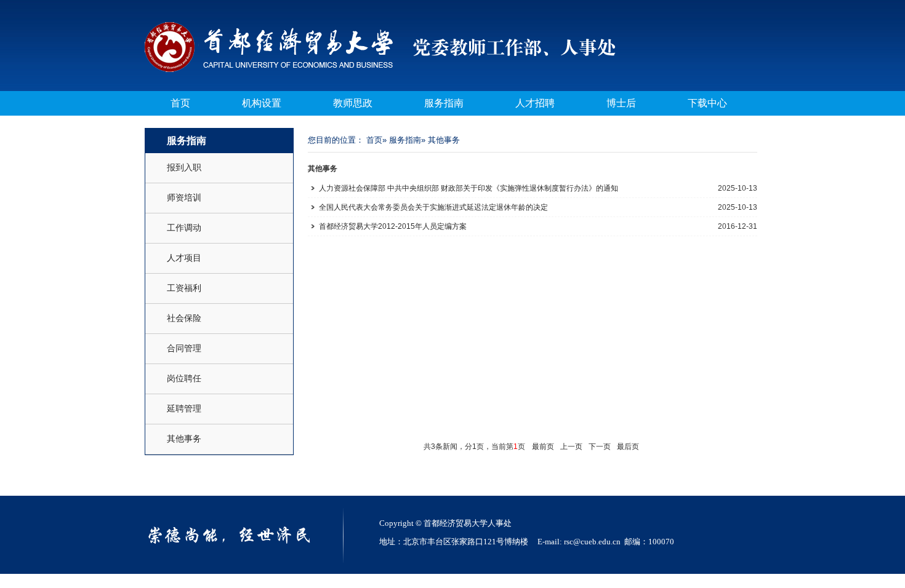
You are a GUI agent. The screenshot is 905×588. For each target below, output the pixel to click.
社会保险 (184, 318)
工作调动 (184, 227)
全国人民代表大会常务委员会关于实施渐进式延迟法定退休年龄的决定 (433, 207)
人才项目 (184, 258)
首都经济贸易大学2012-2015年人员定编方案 (393, 226)
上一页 (571, 446)
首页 (180, 103)
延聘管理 (184, 408)
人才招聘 (535, 103)
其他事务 (184, 438)
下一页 (600, 446)
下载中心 (707, 103)
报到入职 (184, 167)
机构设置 (261, 103)
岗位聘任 (184, 378)
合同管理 (184, 348)
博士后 (621, 103)
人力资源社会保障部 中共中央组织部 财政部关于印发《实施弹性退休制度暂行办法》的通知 (468, 188)
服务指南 (444, 103)
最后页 (628, 446)
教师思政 (352, 103)
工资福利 (184, 288)
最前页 (543, 446)
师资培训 (184, 197)
